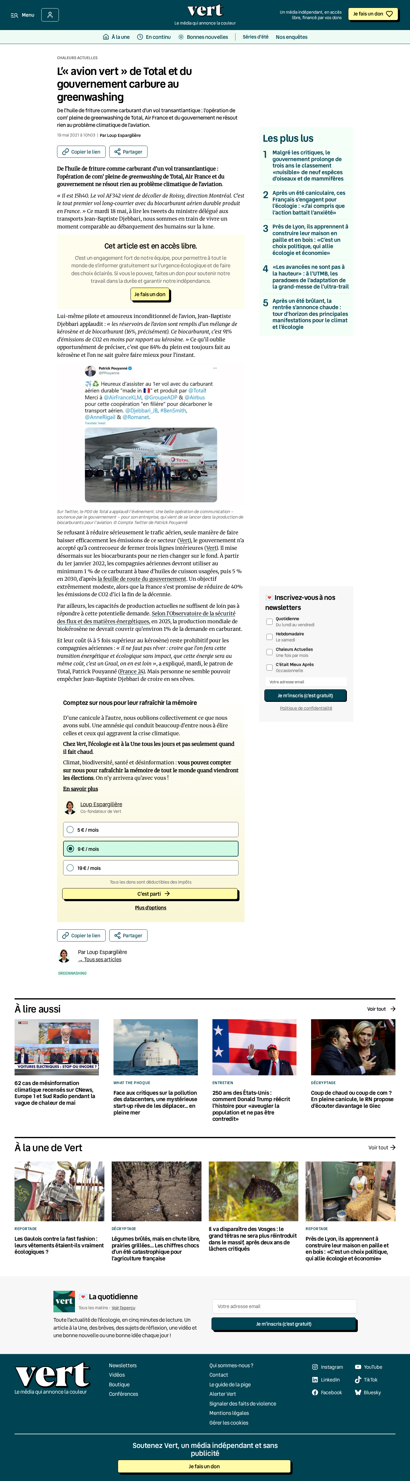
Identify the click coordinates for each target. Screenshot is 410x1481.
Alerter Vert (222, 1393)
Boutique (119, 1384)
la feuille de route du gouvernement (142, 579)
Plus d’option (150, 907)
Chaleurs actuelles (77, 57)
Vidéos (117, 1374)
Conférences (123, 1393)
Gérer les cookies (228, 1422)
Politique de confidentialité (306, 708)
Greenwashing (72, 973)
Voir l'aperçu (123, 1307)
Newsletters (123, 1365)
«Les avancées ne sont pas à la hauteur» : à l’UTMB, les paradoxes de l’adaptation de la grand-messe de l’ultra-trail (311, 277)
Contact (218, 1374)
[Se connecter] (50, 15)
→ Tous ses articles (99, 959)
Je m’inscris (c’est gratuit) (305, 695)
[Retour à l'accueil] (205, 12)
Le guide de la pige (230, 1384)
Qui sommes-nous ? (231, 1365)
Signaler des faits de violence (242, 1403)
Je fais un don (368, 13)
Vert (184, 540)
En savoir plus (80, 789)
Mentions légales (229, 1412)
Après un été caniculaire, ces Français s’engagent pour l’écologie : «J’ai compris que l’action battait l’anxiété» (309, 203)
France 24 (131, 671)
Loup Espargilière (124, 135)
